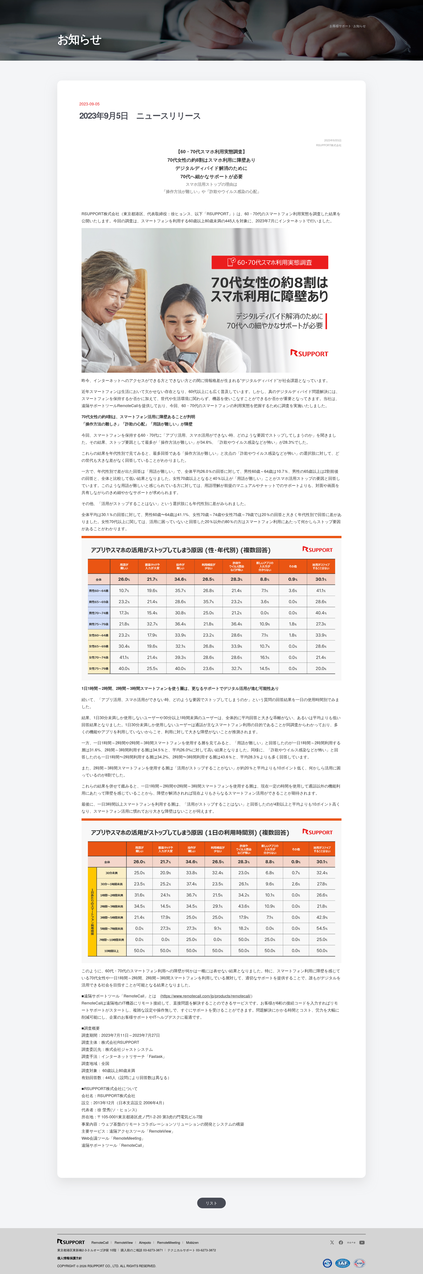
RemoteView (124, 1242)
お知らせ (359, 26)
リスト (211, 1203)
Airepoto (145, 1242)
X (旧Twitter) (332, 1242)
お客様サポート (340, 26)
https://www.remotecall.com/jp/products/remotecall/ (206, 996)
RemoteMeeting (168, 1242)
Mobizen (192, 1242)
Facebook (340, 1242)
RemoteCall (99, 1242)
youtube (362, 1242)
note (351, 1242)
